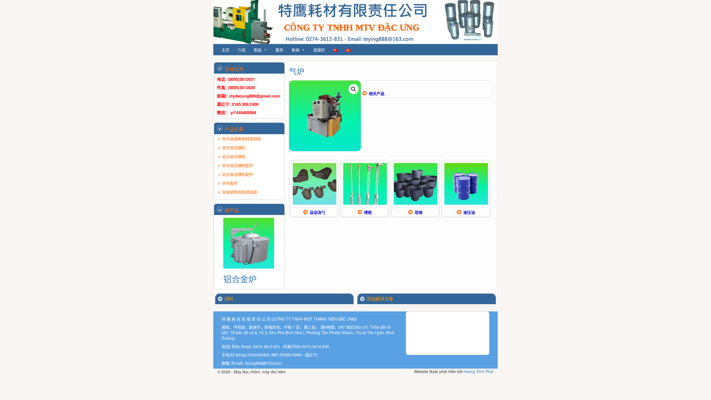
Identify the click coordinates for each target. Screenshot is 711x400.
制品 (258, 49)
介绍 (242, 49)
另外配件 (230, 183)
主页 (225, 49)
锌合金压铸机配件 (237, 165)
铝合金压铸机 (234, 156)
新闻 (295, 49)
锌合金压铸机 (234, 147)
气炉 (296, 71)
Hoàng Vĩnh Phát (479, 371)
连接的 (319, 49)
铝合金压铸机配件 (237, 174)
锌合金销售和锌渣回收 (241, 138)
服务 (279, 49)
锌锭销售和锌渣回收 (239, 192)
